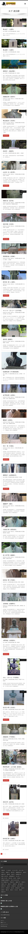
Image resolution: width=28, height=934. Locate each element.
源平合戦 (17, 887)
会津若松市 (16, 477)
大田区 (4, 398)
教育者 (6, 606)
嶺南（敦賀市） (17, 153)
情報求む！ (3, 884)
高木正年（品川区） (9, 802)
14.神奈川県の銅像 (18, 447)
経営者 (9, 100)
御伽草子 (18, 882)
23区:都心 (22, 505)
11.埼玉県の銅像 (18, 284)
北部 (15, 642)
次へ (5, 854)
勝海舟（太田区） (8, 420)
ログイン (2, 920)
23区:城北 (22, 122)
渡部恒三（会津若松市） (10, 475)
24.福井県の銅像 (11, 153)
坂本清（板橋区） (8, 339)
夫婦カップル (4, 878)
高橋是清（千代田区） (9, 737)
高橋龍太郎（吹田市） (9, 97)
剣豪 (24, 872)
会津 (15, 73)
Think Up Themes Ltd (10, 931)
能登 (15, 31)
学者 (18, 878)
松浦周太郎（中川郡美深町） (11, 372)
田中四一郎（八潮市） (9, 282)
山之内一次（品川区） (9, 172)
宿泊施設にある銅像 (8, 770)
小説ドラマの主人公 (15, 880)
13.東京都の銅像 (18, 122)
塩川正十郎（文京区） (9, 707)
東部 (22, 284)
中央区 (19, 582)
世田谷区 (4, 532)
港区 (4, 507)
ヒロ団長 (5, 31)
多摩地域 (21, 605)
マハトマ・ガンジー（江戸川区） (12, 310)
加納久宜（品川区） (9, 201)
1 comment (6, 818)
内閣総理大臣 (8, 123)
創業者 (7, 203)
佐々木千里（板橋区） (9, 555)
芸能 (11, 889)
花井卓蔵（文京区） (9, 224)
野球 (20, 889)
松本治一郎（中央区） (9, 580)
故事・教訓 (20, 884)
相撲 (2, 889)
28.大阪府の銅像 (18, 98)
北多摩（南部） (16, 605)
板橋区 (4, 342)
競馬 (7, 889)
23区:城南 (22, 174)
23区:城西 (22, 531)
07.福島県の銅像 (11, 73)
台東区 (19, 840)
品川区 (4, 175)
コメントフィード (4, 924)
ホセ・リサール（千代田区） (11, 677)
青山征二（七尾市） (9, 29)
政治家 (18, 31)
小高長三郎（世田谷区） (10, 529)
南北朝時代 (18, 874)
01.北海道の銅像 (11, 373)
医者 (12, 874)
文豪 (8, 885)
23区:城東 (22, 312)
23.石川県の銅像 (11, 31)
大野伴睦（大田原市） (9, 640)
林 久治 (5, 98)
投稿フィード (3, 922)
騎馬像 (3, 891)
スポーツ (21, 870)
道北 (15, 373)
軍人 (16, 889)
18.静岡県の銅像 (18, 258)
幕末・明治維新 (12, 203)
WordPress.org (4, 926)
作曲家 (7, 872)
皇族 (22, 887)
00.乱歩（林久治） (11, 98)
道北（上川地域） (20, 373)
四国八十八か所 (4, 876)
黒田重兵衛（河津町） (9, 256)
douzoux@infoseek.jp (5, 914)
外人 (8, 313)
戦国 (9, 884)
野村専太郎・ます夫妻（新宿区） (12, 767)
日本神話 (13, 885)
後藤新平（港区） (8, 504)
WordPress (22, 931)
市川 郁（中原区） (9, 446)
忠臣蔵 (23, 882)
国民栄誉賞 (12, 876)
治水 (6, 285)
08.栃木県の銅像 (11, 642)
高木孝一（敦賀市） (9, 151)
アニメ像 (8, 870)
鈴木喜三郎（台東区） (9, 838)
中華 (2, 872)
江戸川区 (4, 313)
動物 (8, 874)
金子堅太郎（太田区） (9, 395)
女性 (10, 878)
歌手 (2, 887)
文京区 (4, 123)
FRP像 (3, 870)
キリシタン (14, 870)
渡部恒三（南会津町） (9, 71)
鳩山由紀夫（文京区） (9, 120)
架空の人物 (19, 885)
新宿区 (19, 768)
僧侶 (12, 872)
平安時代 (12, 882)
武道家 (7, 887)
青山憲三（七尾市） (9, 50)
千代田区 (20, 679)
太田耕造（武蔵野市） (9, 603)
